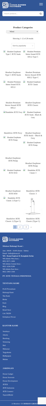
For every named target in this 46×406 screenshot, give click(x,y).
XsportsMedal (8, 395)
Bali (4, 345)
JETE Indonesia (8, 388)
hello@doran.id (14, 253)
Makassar (6, 349)
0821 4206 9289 (9, 266)
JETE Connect (8, 391)
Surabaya (6, 331)
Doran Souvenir (8, 377)
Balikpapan (7, 356)
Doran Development (10, 381)
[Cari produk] (40, 13)
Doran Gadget (8, 374)
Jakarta (5, 335)
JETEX (5, 384)
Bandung (6, 338)
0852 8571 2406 (9, 261)
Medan (5, 359)
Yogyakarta (7, 352)
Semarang (6, 342)
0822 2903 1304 (9, 272)
